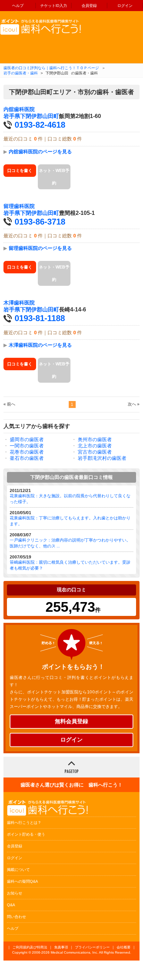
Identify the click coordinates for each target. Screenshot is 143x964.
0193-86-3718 (40, 221)
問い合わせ (16, 917)
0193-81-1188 (40, 318)
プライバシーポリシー (92, 947)
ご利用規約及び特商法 (29, 947)
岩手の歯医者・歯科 (20, 73)
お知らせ (14, 893)
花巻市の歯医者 (27, 452)
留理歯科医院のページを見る (40, 248)
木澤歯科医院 (19, 303)
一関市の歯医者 (27, 445)
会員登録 (89, 5)
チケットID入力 (53, 5)
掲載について (18, 869)
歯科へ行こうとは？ (24, 822)
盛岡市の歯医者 (27, 439)
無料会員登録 (71, 721)
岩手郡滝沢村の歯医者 (102, 458)
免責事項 (61, 947)
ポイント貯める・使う (26, 834)
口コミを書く (19, 170)
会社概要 (124, 947)
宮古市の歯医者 (95, 452)
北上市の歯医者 (95, 445)
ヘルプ (18, 5)
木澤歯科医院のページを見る (40, 345)
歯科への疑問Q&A (22, 881)
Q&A (11, 905)
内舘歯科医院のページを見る (40, 151)
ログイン (125, 5)
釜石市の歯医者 (27, 458)
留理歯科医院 (19, 206)
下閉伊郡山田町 (39, 116)
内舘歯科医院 (19, 109)
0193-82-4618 (40, 124)
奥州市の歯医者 (95, 439)
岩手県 (11, 116)
